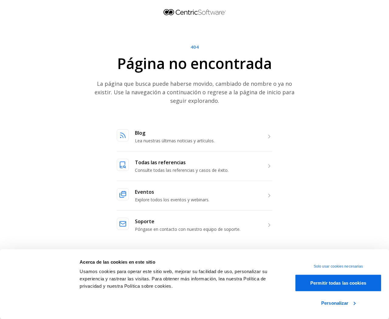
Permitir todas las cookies (338, 283)
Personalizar (334, 302)
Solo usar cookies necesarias (338, 266)
